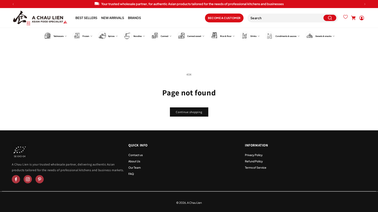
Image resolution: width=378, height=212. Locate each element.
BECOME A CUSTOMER (224, 18)
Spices (111, 36)
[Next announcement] (364, 4)
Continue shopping (189, 112)
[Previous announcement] (13, 4)
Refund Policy (254, 161)
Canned (164, 36)
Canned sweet (194, 36)
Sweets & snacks (323, 36)
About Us (134, 161)
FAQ (131, 173)
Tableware (59, 36)
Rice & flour (226, 36)
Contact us (135, 155)
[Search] (329, 18)
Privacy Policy (254, 155)
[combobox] (292, 18)
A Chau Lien (194, 202)
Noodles (137, 36)
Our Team (134, 167)
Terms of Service (255, 167)
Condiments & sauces (285, 36)
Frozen (85, 36)
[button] (353, 18)
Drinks (253, 36)
